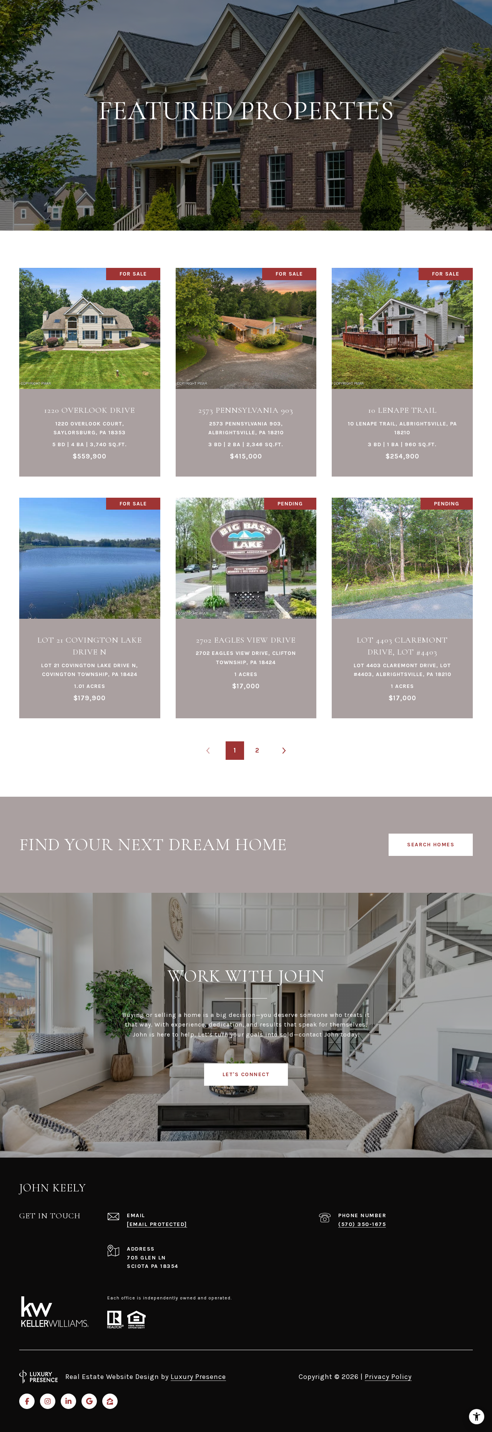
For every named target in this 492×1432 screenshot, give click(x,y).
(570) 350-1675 (362, 1224)
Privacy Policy (388, 1376)
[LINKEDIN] (68, 1401)
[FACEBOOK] (27, 1401)
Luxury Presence (198, 1376)
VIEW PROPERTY (90, 368)
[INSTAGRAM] (47, 1401)
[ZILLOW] (110, 1401)
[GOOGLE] (89, 1401)
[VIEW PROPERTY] (89, 361)
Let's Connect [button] (246, 1074)
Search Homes (430, 844)
